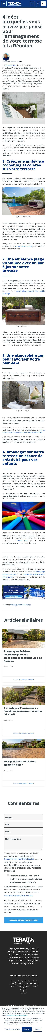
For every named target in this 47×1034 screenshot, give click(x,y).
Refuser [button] (37, 1029)
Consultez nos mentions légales (19, 859)
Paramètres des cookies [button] (12, 1029)
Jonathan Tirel (11, 65)
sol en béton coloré (23, 246)
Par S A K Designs (23, 411)
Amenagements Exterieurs (20, 605)
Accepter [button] (27, 1029)
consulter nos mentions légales (17, 1015)
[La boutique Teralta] (32, 3)
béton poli (22, 540)
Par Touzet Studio (23, 216)
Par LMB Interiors (23, 326)
